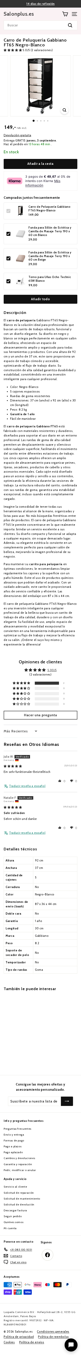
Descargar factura (15, 1210)
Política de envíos (31, 1342)
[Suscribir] (67, 1101)
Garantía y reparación (18, 1164)
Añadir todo (40, 299)
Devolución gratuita (17, 135)
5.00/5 (52, 670)
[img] (13, 766)
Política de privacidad (19, 1336)
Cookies (9, 1342)
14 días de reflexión (40, 3)
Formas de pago (14, 1140)
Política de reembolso (53, 1336)
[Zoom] (64, 110)
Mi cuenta (10, 1228)
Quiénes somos (13, 1222)
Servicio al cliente (15, 1186)
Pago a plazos (12, 1146)
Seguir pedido (13, 1216)
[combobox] (40, 25)
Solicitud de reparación (19, 1192)
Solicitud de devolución (19, 1204)
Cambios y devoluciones (19, 1158)
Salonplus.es (19, 14)
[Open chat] (71, 1345)
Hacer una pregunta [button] (40, 715)
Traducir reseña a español (27, 786)
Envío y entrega (14, 1134)
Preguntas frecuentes (17, 1128)
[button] (13, 50)
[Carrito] (65, 14)
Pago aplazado (13, 1152)
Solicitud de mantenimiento (22, 1198)
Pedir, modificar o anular (20, 1170)
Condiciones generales (53, 1331)
